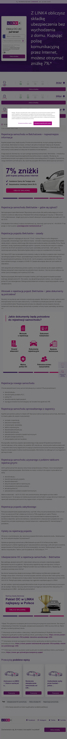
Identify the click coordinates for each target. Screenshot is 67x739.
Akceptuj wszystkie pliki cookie (42, 123)
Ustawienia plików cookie (25, 123)
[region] (33, 117)
